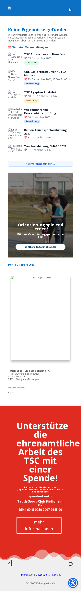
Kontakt (12, 392)
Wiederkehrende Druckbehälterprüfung (40, 111)
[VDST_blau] (40, 555)
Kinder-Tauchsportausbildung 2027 (45, 132)
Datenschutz (43, 574)
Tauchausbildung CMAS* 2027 (45, 146)
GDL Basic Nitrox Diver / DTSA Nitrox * (45, 73)
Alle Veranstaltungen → (40, 163)
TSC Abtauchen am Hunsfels (44, 54)
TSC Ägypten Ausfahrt (40, 92)
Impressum (27, 574)
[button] (10, 562)
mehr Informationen (39, 525)
